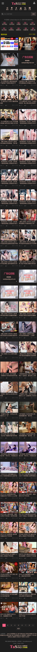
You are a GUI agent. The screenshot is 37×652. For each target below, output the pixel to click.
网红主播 (32, 24)
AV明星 (18, 24)
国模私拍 (18, 30)
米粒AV (19, 637)
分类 (29, 9)
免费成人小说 (30, 635)
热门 (16, 9)
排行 (12, 9)
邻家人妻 (33, 30)
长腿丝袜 (25, 30)
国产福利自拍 (21, 633)
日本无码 (11, 24)
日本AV (27, 637)
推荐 (21, 9)
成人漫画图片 (23, 635)
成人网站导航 (7, 635)
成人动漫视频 (15, 635)
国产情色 (4, 24)
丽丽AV (15, 637)
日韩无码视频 (29, 633)
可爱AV (23, 637)
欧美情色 (11, 30)
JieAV (8, 633)
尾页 (18, 628)
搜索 (33, 14)
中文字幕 (25, 24)
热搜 (25, 9)
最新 (7, 9)
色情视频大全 (13, 633)
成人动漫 (4, 30)
